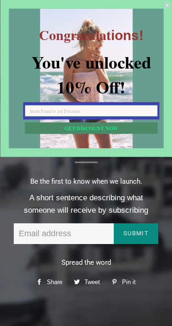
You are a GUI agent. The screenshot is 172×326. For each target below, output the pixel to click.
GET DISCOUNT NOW (91, 128)
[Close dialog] (167, 5)
